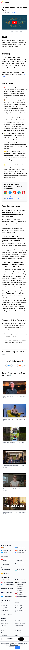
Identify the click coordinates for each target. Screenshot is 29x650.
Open (21, 639)
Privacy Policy (14, 644)
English (3, 354)
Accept (17, 647)
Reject (11, 647)
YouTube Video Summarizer (15, 197)
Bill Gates (13, 12)
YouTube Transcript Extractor (14, 198)
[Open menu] (26, 2)
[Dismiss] (26, 639)
